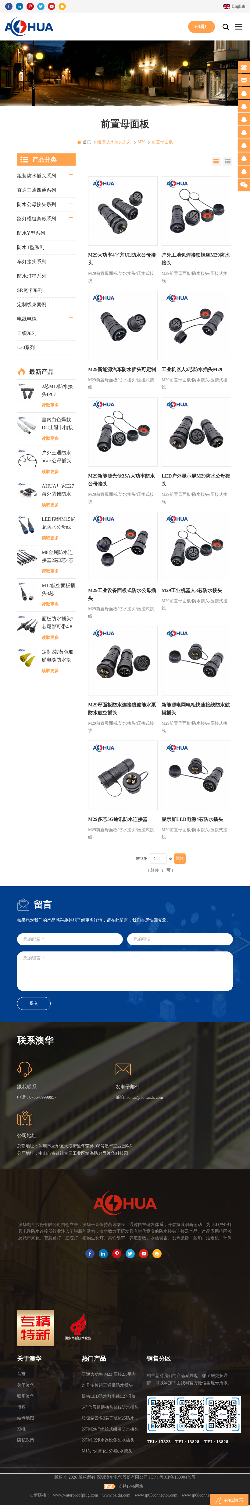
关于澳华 (25, 1385)
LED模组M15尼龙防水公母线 (58, 523)
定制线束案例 (31, 304)
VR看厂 (201, 26)
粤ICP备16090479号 (177, 1477)
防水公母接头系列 (36, 204)
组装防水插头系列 (36, 175)
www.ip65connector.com (156, 1495)
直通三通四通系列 (36, 190)
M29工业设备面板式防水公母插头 (122, 594)
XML (22, 1429)
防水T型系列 (31, 247)
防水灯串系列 (31, 275)
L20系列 (26, 347)
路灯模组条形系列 (36, 218)
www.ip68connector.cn (201, 1495)
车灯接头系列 (31, 261)
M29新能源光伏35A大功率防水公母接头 (121, 479)
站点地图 (25, 1418)
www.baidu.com (116, 1495)
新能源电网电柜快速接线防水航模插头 (196, 708)
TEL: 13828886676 (218, 1441)
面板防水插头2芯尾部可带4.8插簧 (57, 623)
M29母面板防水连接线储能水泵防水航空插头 (122, 708)
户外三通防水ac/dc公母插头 (56, 456)
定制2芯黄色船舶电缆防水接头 (57, 656)
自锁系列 (27, 333)
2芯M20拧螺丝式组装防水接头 (110, 1429)
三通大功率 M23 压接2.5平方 (109, 1374)
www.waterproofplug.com (75, 1495)
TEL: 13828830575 (189, 1441)
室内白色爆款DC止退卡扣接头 (57, 424)
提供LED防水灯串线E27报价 (109, 1396)
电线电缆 (27, 318)
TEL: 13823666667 (161, 1441)
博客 (21, 1407)
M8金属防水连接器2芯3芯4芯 (57, 556)
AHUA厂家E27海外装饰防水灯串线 (58, 490)
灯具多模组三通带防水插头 (107, 1385)
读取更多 (50, 405)
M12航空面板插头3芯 (58, 589)
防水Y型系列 (31, 233)
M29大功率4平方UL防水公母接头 (122, 258)
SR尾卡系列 (30, 290)
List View (227, 161)
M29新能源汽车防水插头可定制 (122, 369)
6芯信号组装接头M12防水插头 (110, 1407)
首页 (87, 142)
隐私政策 (25, 1440)
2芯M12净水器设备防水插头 (108, 1440)
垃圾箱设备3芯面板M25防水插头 (112, 1418)
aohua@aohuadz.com (145, 1097)
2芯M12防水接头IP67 (57, 390)
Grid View (216, 161)
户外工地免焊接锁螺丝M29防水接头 (196, 258)
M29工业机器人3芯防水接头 (192, 590)
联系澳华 (25, 1396)
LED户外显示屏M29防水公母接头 (196, 479)
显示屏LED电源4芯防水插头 (192, 819)
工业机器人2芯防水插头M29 (192, 369)
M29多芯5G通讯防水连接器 (118, 819)
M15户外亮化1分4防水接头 (107, 1451)
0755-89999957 (42, 1097)
